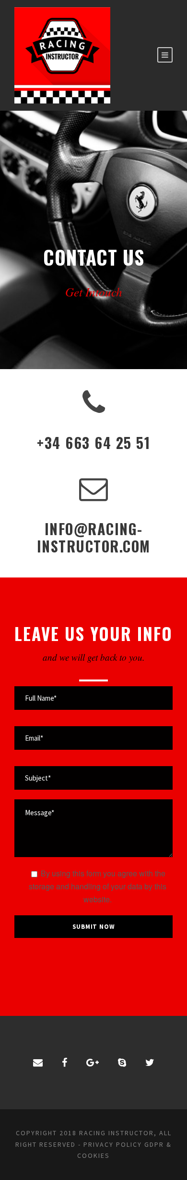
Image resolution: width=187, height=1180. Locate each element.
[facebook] (64, 1062)
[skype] (122, 1062)
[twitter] (149, 1062)
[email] (38, 1062)
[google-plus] (92, 1062)
